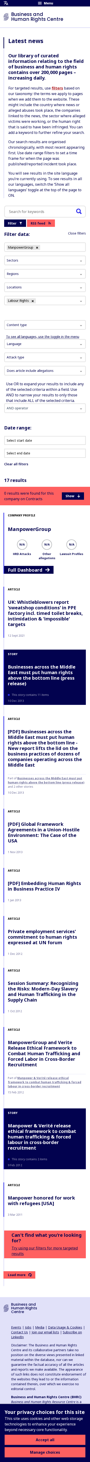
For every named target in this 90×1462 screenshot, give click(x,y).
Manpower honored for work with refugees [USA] (41, 1200)
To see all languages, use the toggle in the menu (42, 336)
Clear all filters (16, 464)
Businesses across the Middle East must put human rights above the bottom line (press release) (41, 675)
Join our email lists (45, 1332)
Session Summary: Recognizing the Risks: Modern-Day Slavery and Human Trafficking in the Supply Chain (43, 991)
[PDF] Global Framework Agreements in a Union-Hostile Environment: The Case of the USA (44, 832)
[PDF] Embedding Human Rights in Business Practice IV (44, 886)
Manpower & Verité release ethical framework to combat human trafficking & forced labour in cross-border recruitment (44, 1082)
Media (39, 1327)
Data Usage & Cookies (65, 1327)
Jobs (28, 1327)
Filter (12, 223)
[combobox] (45, 325)
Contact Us (19, 1332)
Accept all (45, 1439)
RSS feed (38, 223)
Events (16, 1327)
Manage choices (45, 1452)
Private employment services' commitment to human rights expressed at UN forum (42, 937)
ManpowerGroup (29, 528)
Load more (17, 1275)
